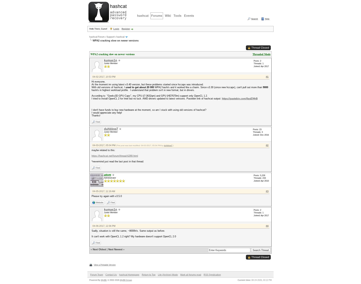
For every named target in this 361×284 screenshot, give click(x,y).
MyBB (103, 280)
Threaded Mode (262, 54)
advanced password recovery (117, 11)
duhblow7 (111, 129)
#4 (267, 226)
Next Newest (115, 249)
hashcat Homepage (129, 274)
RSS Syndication (212, 274)
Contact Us (111, 274)
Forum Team (96, 274)
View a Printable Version (105, 265)
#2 (267, 145)
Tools (177, 15)
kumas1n (110, 60)
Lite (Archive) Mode (168, 274)
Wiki (168, 15)
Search (254, 19)
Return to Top (148, 274)
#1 (267, 77)
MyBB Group (126, 280)
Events (189, 15)
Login (116, 29)
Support (110, 37)
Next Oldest (99, 249)
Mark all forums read (190, 274)
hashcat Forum (97, 37)
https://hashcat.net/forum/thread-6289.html (115, 155)
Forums (156, 15)
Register (126, 29)
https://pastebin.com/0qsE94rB (240, 98)
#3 (267, 191)
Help (267, 19)
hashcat (143, 15)
